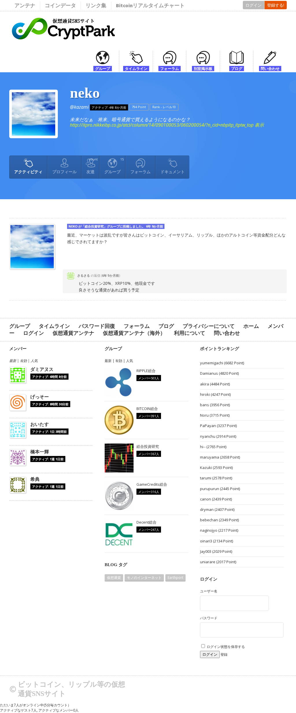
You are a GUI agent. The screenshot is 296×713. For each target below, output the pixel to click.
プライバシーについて (209, 326)
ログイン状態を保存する (225, 646)
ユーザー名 (208, 591)
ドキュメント (172, 171)
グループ (114, 165)
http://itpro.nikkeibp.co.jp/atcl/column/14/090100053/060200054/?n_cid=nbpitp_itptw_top (162, 125)
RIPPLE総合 (146, 370)
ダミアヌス (41, 369)
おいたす (39, 424)
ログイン (253, 5)
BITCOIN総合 (147, 408)
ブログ (166, 326)
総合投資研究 (94, 226)
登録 (224, 654)
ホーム (251, 326)
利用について (189, 333)
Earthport (175, 577)
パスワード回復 (97, 326)
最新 (12, 360)
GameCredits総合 (151, 484)
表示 (259, 125)
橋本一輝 (39, 451)
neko (85, 93)
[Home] (64, 44)
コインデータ (60, 5)
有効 (23, 360)
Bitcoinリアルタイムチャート (150, 5)
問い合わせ (227, 333)
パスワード (208, 618)
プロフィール (64, 171)
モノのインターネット (144, 577)
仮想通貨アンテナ (73, 333)
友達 (92, 165)
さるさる (83, 275)
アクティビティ (28, 171)
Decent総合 (146, 522)
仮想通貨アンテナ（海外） (134, 333)
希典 (35, 479)
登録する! (275, 5)
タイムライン (54, 326)
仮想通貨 (114, 577)
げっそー (39, 397)
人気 (34, 360)
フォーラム (140, 171)
